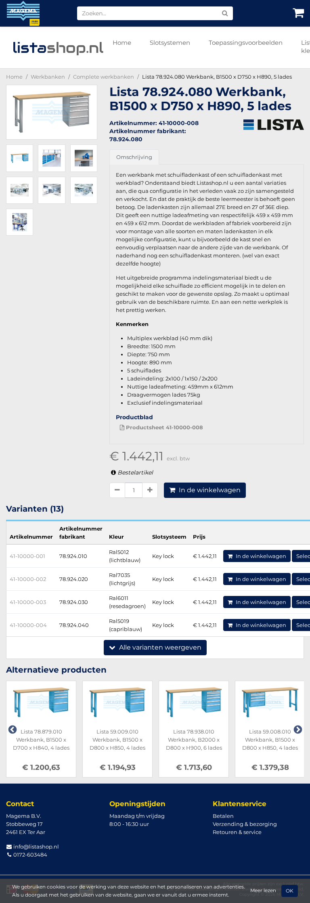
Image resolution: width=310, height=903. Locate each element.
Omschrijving (134, 157)
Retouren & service (237, 832)
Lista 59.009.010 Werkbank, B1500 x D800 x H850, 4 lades (117, 739)
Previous (12, 729)
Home (122, 42)
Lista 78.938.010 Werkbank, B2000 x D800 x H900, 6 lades (194, 739)
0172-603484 (29, 854)
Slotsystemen (170, 42)
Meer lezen (263, 890)
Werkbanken (48, 76)
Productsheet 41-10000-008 (163, 427)
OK (289, 891)
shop (58, 47)
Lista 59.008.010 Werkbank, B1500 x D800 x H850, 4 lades (270, 739)
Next (297, 729)
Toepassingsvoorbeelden (246, 42)
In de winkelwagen (209, 490)
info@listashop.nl (35, 846)
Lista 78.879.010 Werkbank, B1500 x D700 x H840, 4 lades (41, 739)
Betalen (223, 816)
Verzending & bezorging (245, 824)
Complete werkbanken (103, 76)
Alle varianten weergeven (159, 647)
